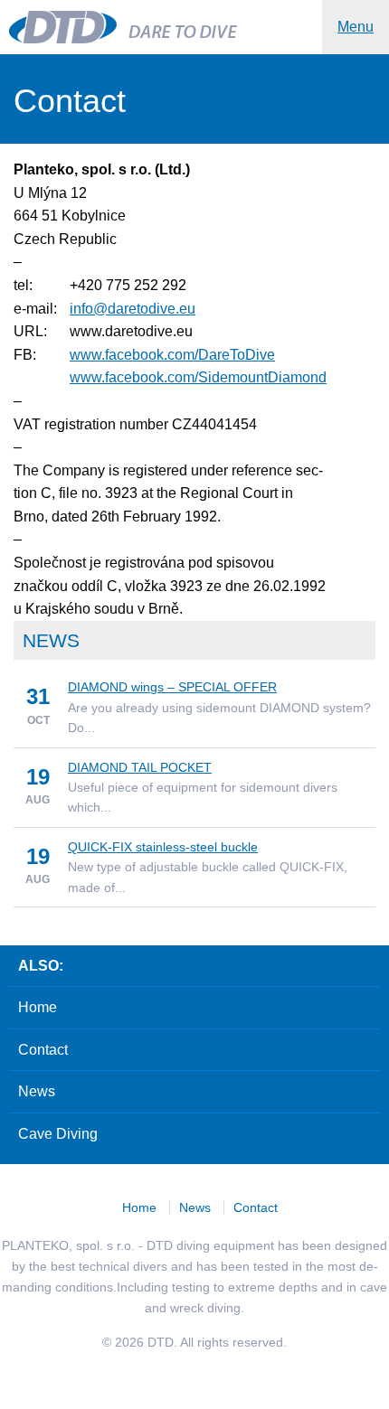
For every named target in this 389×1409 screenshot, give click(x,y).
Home (37, 1007)
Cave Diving (58, 1133)
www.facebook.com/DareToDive (172, 354)
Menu (355, 26)
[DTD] (65, 27)
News (36, 1091)
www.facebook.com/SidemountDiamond (198, 377)
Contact (43, 1049)
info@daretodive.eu (132, 308)
